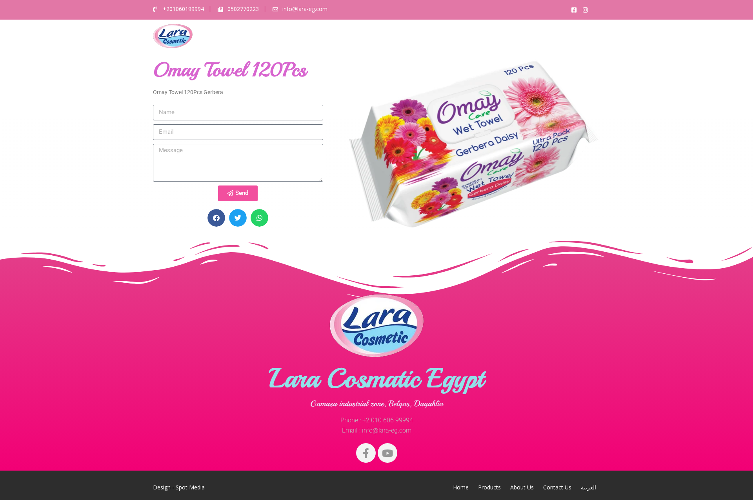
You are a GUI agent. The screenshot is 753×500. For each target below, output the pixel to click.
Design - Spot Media (179, 487)
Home (419, 36)
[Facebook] (366, 453)
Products (455, 36)
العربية (582, 36)
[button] (216, 218)
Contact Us (544, 36)
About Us (498, 36)
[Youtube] (387, 453)
